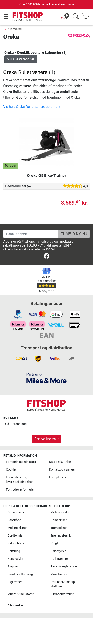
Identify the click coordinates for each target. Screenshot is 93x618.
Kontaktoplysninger (62, 469)
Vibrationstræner (62, 594)
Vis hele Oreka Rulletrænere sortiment (31, 107)
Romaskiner (59, 520)
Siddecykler (58, 551)
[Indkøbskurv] (87, 16)
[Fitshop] (27, 16)
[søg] (76, 16)
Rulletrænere (59, 559)
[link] (46, 257)
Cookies (11, 469)
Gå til (16, 424)
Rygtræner (15, 582)
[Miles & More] (46, 378)
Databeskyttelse (60, 462)
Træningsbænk (61, 535)
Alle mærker (15, 29)
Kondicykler (15, 559)
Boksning (14, 551)
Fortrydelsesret (59, 477)
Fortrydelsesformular (20, 489)
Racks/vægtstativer (64, 566)
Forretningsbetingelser (21, 462)
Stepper (13, 566)
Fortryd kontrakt (46, 439)
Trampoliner (59, 528)
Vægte (55, 543)
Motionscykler (60, 512)
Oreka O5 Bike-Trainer (46, 175)
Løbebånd (14, 520)
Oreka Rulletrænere (25, 72)
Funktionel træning (20, 574)
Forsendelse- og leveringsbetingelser (19, 479)
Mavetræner (59, 574)
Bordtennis (15, 535)
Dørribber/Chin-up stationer (63, 584)
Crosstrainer (16, 512)
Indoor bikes (16, 543)
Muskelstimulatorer (21, 594)
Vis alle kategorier (20, 59)
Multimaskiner (17, 528)
